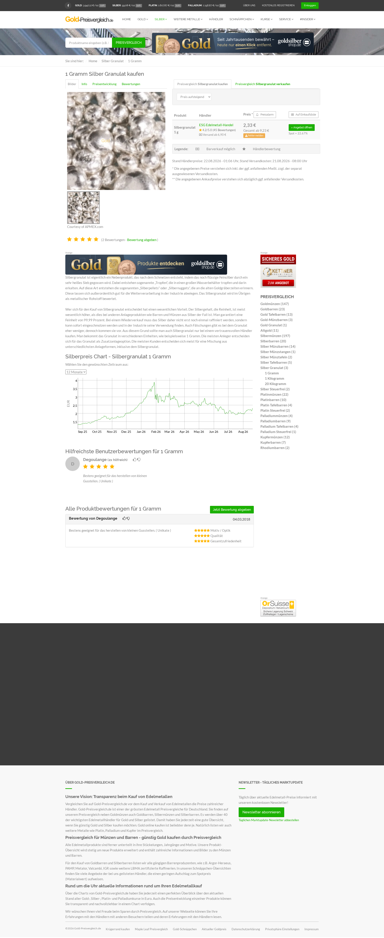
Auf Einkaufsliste (305, 114)
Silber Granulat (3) (274, 368)
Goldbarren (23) (272, 309)
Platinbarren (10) (273, 400)
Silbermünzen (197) (275, 336)
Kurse (266, 19)
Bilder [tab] (72, 84)
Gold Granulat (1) (273, 325)
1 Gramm (272, 373)
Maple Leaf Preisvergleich (151, 929)
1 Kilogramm (274, 378)
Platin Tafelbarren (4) (276, 405)
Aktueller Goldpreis (214, 929)
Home (126, 19)
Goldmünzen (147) (274, 304)
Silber (160, 19)
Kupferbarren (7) (273, 442)
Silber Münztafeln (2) (276, 357)
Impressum (311, 929)
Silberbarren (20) (273, 341)
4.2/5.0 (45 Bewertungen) (219, 130)
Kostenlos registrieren (278, 5)
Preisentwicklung (104, 84)
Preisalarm (267, 114)
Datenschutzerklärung (246, 929)
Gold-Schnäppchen (185, 929)
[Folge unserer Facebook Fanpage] (68, 5)
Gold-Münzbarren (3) (276, 320)
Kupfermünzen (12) (275, 437)
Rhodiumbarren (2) (275, 448)
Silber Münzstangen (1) (278, 352)
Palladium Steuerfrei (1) (278, 432)
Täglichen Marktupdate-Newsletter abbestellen (269, 820)
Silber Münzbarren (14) (278, 346)
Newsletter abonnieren (261, 812)
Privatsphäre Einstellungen (282, 929)
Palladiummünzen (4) (276, 416)
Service (285, 19)
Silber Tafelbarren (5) (276, 362)
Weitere (187, 19)
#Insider (307, 19)
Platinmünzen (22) (274, 394)
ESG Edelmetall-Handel (216, 125)
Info (84, 84)
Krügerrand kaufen (118, 929)
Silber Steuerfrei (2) (275, 389)
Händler (216, 19)
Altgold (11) (269, 330)
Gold (142, 19)
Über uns (249, 5)
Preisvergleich (129, 42)
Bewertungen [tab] (131, 84)
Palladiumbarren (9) (275, 421)
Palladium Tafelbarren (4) (279, 426)
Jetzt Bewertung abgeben (232, 509)
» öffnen (301, 127)
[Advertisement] (289, 524)
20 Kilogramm (275, 384)
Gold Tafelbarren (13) (276, 314)
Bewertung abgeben (141, 240)
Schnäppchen (241, 19)
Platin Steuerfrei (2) (275, 410)
